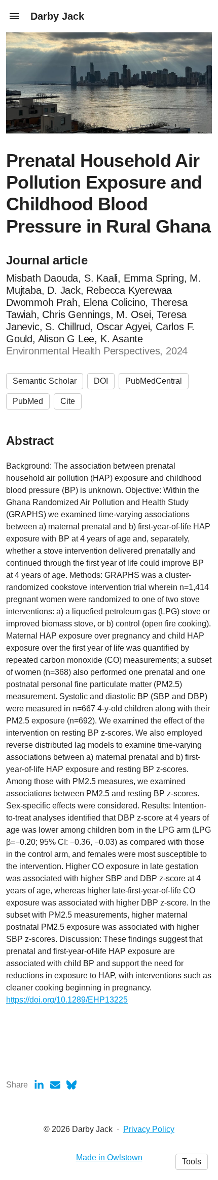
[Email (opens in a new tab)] (55, 1085)
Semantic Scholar (45, 381)
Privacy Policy (148, 1129)
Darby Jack (57, 16)
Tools (191, 1161)
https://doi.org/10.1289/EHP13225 (67, 999)
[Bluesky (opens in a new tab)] (71, 1085)
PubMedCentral (153, 381)
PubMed (28, 401)
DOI (101, 381)
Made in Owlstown (109, 1157)
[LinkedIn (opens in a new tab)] (39, 1085)
